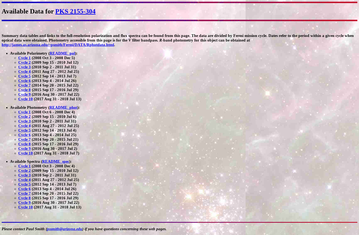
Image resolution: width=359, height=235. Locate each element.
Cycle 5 (24, 76)
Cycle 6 (24, 80)
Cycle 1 (24, 58)
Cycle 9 (24, 94)
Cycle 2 (24, 62)
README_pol (62, 53)
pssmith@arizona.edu (64, 229)
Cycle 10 (25, 99)
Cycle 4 (24, 71)
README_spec (55, 161)
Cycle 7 (24, 85)
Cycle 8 (24, 90)
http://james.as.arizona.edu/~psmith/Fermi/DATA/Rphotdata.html (58, 45)
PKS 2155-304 (75, 11)
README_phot (63, 107)
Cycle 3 (24, 67)
